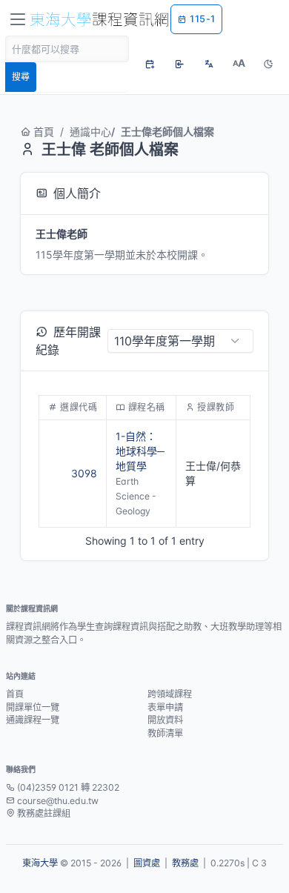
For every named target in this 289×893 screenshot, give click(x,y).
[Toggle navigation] (18, 19)
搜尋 (21, 76)
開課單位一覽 (32, 707)
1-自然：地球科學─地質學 (140, 451)
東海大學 (40, 863)
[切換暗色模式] (268, 64)
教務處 (185, 863)
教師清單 (165, 733)
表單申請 (165, 707)
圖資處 (146, 863)
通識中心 (90, 131)
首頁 (43, 131)
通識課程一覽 (32, 720)
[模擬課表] (150, 64)
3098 (84, 473)
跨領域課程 (169, 694)
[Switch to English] (209, 64)
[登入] (179, 64)
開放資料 (165, 720)
